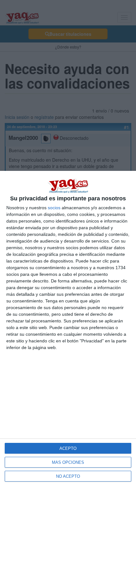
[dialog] (68, 370)
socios (54, 207)
